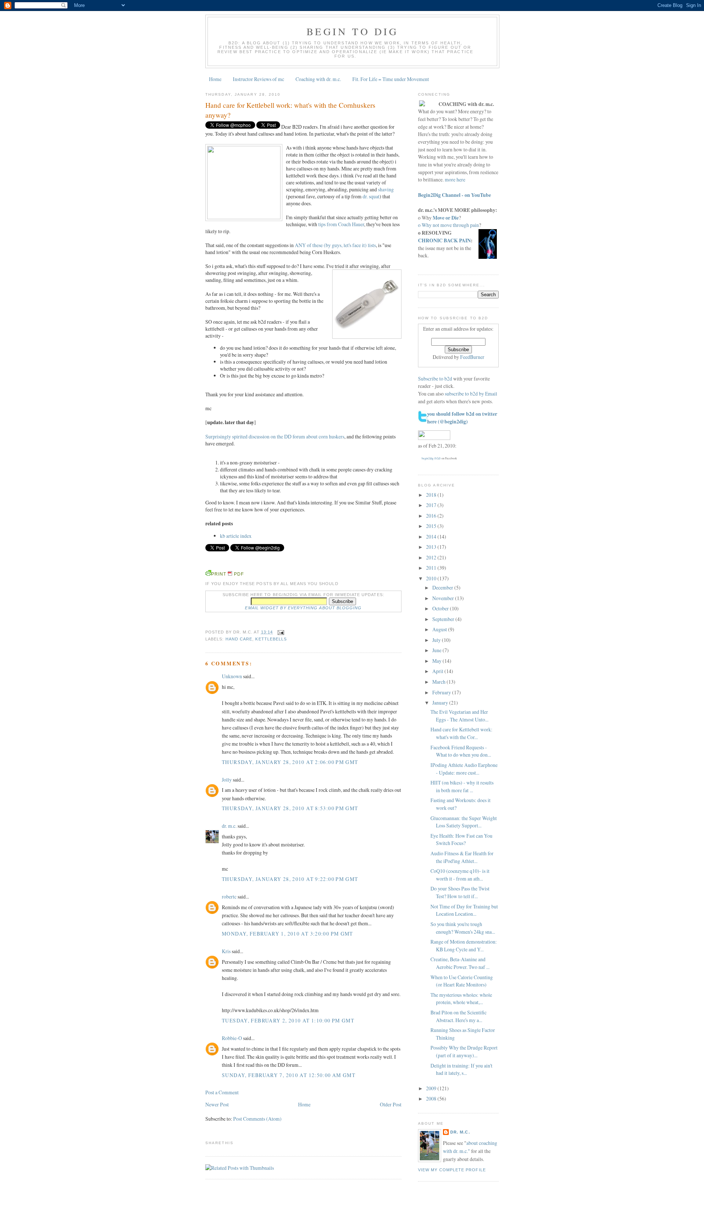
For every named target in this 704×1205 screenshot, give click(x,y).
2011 (431, 567)
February (442, 692)
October (441, 608)
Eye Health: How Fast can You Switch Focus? (461, 839)
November (443, 598)
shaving (386, 189)
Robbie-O (232, 1038)
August (440, 629)
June (437, 650)
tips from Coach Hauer (341, 224)
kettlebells (271, 639)
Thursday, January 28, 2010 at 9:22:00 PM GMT (290, 878)
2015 (431, 525)
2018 (431, 494)
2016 (431, 515)
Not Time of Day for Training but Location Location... (464, 910)
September (443, 619)
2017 (431, 505)
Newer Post (217, 1104)
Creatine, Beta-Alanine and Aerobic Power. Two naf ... (459, 963)
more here (455, 179)
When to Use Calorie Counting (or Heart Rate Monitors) (461, 981)
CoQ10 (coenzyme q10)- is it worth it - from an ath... (459, 874)
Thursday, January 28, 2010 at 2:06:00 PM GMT (290, 761)
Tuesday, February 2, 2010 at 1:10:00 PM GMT (288, 1020)
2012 (431, 557)
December (443, 587)
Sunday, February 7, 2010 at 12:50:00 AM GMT (288, 1075)
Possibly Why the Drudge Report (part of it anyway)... (464, 1051)
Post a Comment (222, 1092)
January (440, 702)
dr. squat (371, 196)
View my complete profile (452, 1170)
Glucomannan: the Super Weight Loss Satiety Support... (463, 822)
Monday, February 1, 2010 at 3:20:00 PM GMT (287, 933)
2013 (431, 546)
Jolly (227, 779)
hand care (239, 639)
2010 (431, 578)
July (437, 639)
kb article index (236, 535)
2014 (431, 536)
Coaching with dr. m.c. (318, 79)
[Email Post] (280, 632)
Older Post (391, 1104)
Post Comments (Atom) (257, 1118)
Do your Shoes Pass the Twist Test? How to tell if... (459, 892)
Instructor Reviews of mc (258, 79)
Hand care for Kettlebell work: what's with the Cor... (461, 733)
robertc (229, 896)
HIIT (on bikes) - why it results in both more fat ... (462, 786)
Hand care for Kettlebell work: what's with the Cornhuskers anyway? (290, 110)
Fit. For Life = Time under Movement (390, 79)
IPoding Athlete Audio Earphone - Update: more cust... (464, 768)
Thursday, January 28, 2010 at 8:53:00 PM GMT (290, 808)
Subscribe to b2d (435, 378)
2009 (431, 1088)
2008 (431, 1098)
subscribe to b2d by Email (471, 393)
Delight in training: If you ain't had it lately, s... (461, 1069)
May (437, 660)
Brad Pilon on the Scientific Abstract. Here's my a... (458, 1016)
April (438, 671)
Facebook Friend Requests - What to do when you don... (460, 751)
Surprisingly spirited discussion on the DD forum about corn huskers (274, 436)
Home (215, 79)
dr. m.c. (229, 825)
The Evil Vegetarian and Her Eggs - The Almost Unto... (459, 715)
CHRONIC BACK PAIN (444, 240)
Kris (226, 951)
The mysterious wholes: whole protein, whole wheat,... (461, 998)
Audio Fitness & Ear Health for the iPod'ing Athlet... (462, 857)
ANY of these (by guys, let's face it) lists (335, 245)
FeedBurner (472, 356)
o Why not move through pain (448, 224)
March (439, 681)
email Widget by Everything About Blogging (303, 608)
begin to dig (352, 31)
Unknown (232, 676)
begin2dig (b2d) (431, 458)
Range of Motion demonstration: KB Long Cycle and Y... (463, 945)
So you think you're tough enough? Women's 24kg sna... (462, 928)
